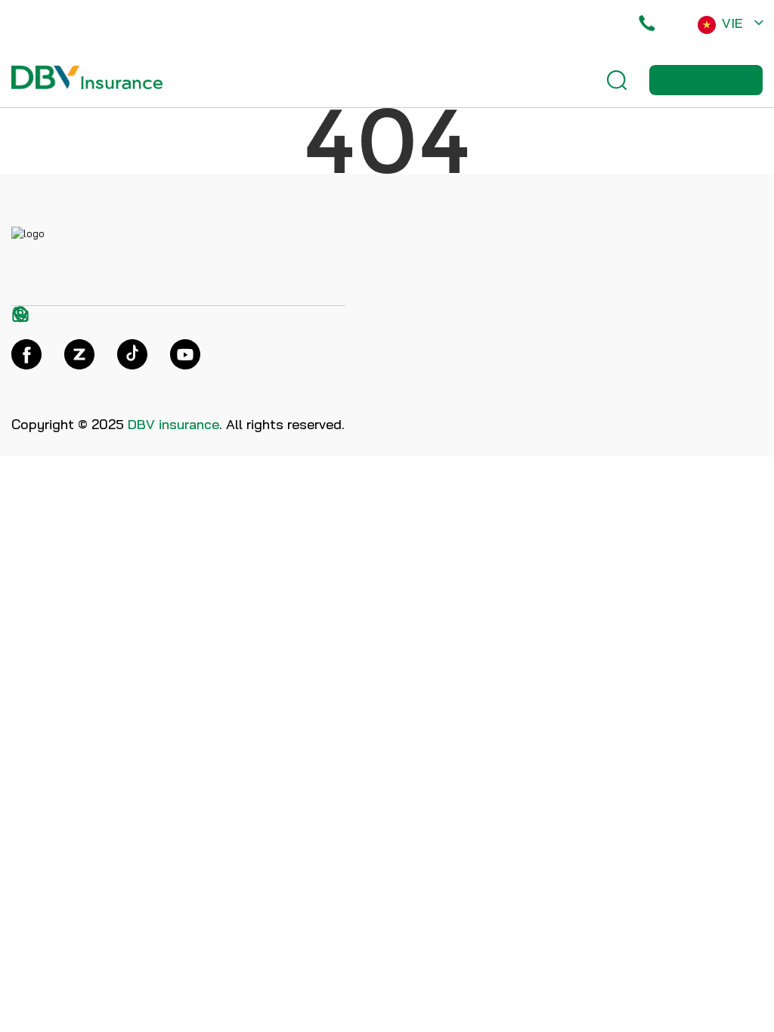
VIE (732, 23)
